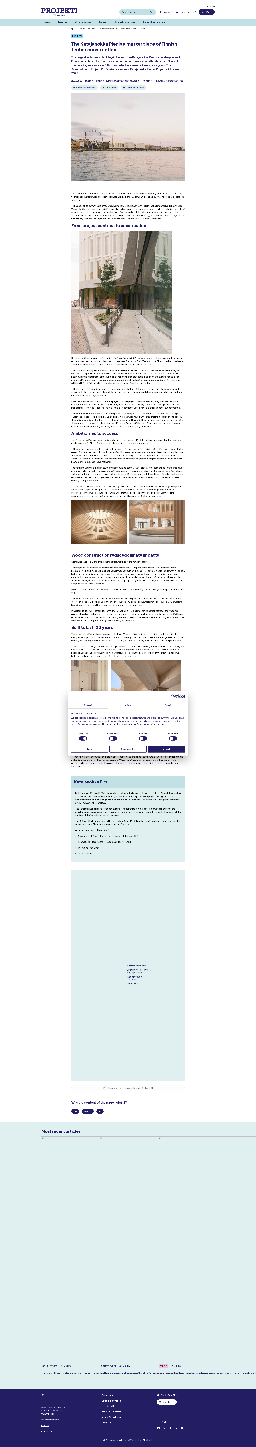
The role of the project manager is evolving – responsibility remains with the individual (89, 1372)
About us (106, 1422)
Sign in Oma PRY (169, 1395)
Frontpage (107, 1395)
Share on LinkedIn (135, 87)
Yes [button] (75, 1111)
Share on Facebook (85, 87)
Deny (89, 749)
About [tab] (168, 705)
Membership (108, 1406)
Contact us (46, 1431)
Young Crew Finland (112, 1417)
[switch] (113, 738)
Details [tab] (128, 705)
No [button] (100, 1111)
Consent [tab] (88, 705)
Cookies (45, 1425)
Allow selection (128, 749)
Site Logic (148, 1440)
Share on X (111, 87)
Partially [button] (88, 1111)
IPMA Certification (111, 1411)
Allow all (166, 749)
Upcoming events (111, 1400)
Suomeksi (210, 6)
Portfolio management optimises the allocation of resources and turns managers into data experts (156, 1372)
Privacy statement (50, 1419)
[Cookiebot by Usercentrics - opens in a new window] (173, 696)
